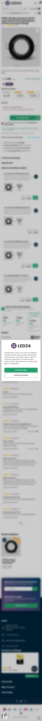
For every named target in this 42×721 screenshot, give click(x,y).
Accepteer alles (21, 370)
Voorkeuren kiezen (21, 375)
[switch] (5, 718)
